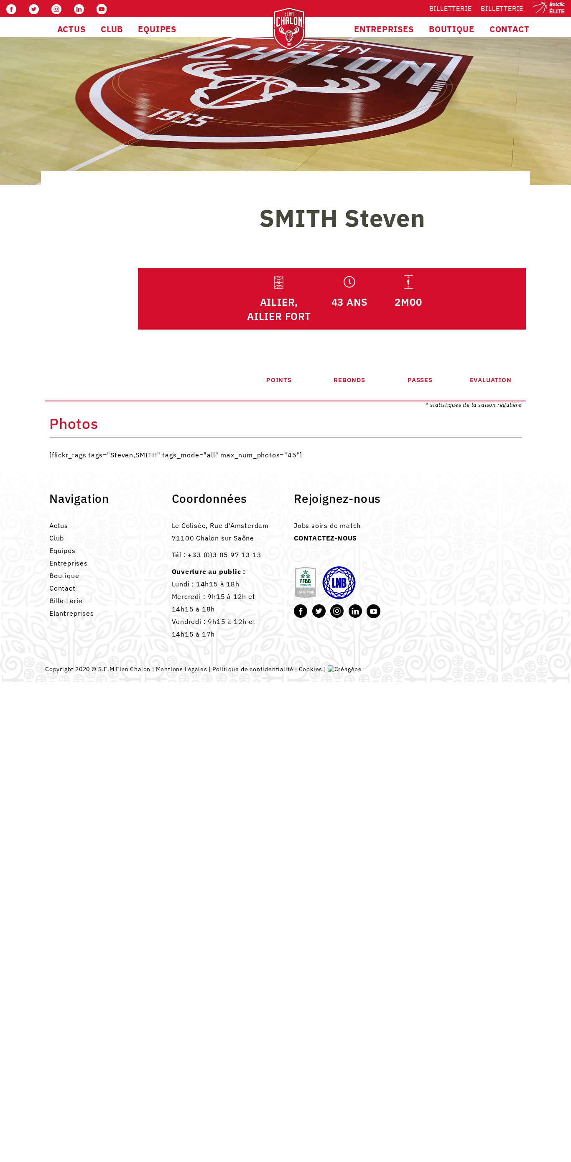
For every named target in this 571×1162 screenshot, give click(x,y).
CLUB (112, 29)
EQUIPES (157, 29)
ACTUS (71, 29)
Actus (58, 525)
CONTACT (509, 29)
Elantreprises (71, 613)
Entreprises (68, 563)
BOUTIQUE (451, 29)
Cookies (311, 669)
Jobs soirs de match (327, 525)
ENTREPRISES (384, 29)
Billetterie (450, 8)
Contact (62, 588)
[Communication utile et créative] (345, 669)
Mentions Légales (181, 669)
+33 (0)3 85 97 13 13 (224, 555)
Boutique (64, 575)
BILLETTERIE (502, 8)
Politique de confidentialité (252, 669)
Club (56, 538)
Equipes (62, 550)
